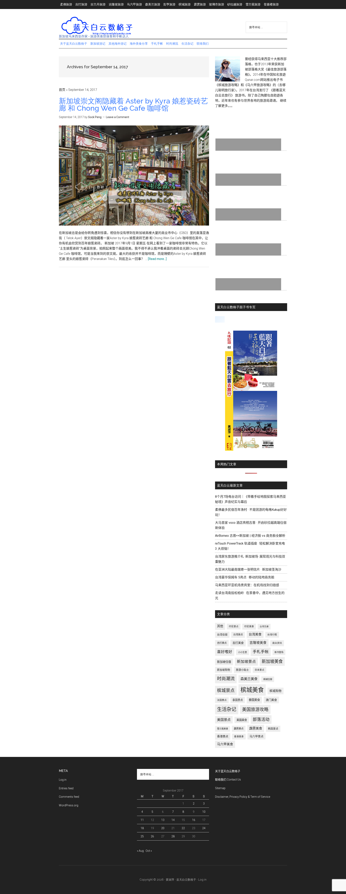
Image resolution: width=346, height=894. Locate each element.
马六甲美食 (225, 744)
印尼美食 (249, 626)
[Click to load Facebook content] (220, 319)
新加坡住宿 (224, 662)
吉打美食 (238, 642)
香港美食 (239, 736)
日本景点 (259, 669)
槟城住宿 (267, 679)
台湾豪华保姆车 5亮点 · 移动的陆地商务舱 (244, 577)
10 (203, 811)
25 (142, 836)
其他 (220, 626)
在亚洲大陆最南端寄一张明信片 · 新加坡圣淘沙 (248, 569)
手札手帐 (261, 651)
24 (203, 828)
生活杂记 (226, 709)
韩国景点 (273, 728)
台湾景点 (238, 634)
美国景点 (224, 720)
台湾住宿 (222, 634)
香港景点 (222, 736)
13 (162, 820)
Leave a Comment (117, 117)
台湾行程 (272, 634)
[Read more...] (157, 259)
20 (162, 828)
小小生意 (242, 652)
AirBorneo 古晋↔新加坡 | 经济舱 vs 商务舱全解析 (250, 536)
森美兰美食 (248, 679)
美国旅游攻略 (255, 709)
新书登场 (279, 652)
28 (173, 836)
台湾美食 (255, 634)
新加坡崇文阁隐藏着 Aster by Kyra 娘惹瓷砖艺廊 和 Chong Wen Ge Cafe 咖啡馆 (133, 104)
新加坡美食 (272, 661)
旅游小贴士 (242, 669)
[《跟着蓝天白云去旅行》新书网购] (251, 450)
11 (142, 820)
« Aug (140, 850)
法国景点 (222, 700)
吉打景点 (222, 643)
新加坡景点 (246, 661)
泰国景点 (237, 699)
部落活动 (261, 719)
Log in (62, 779)
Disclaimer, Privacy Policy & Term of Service (242, 796)
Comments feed (69, 796)
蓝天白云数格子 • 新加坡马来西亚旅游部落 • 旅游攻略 (97, 26)
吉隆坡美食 (258, 643)
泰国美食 (254, 700)
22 (183, 828)
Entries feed (66, 788)
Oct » (149, 850)
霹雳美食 (255, 728)
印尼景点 (233, 626)
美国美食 (241, 719)
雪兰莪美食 (222, 728)
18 (142, 828)
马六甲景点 (256, 736)
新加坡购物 (223, 669)
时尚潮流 (226, 678)
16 (193, 820)
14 (173, 820)
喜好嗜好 (224, 652)
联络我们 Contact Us (228, 779)
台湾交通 (264, 626)
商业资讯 (277, 643)
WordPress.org (68, 805)
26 (152, 836)
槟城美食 (252, 689)
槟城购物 (276, 691)
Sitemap (220, 788)
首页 (62, 90)
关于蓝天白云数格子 (227, 771)
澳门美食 (271, 699)
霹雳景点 (238, 728)
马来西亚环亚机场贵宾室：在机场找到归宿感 (247, 585)
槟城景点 (226, 690)
